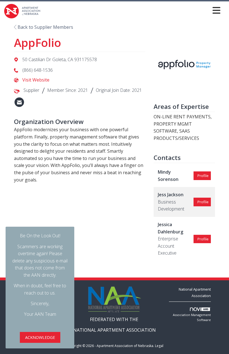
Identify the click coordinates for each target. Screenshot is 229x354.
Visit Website (35, 80)
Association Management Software (192, 317)
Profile (203, 175)
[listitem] (19, 102)
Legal (159, 345)
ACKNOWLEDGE (40, 337)
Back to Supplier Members (44, 27)
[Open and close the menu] (132, 10)
